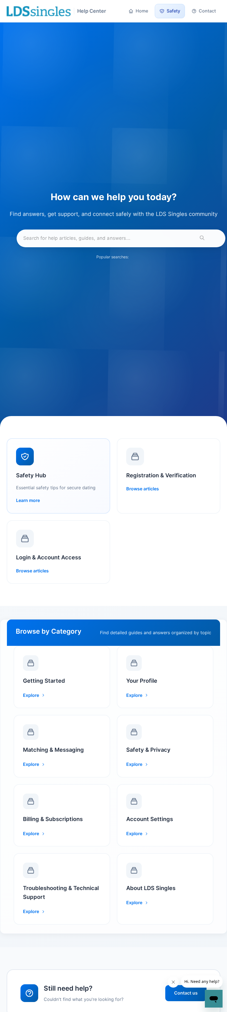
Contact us (186, 993)
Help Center (91, 11)
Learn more (28, 500)
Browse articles (142, 488)
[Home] (39, 11)
